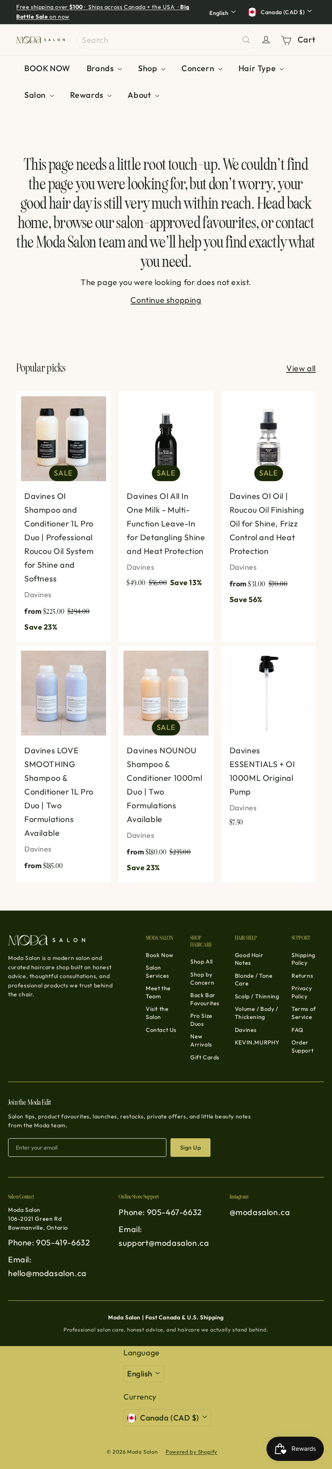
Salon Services (157, 971)
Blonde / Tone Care (254, 979)
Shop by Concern (202, 978)
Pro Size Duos (201, 1019)
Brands (101, 68)
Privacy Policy (302, 992)
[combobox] (166, 40)
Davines (246, 1030)
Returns (302, 975)
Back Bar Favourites (204, 999)
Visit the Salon (157, 1013)
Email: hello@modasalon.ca (47, 1266)
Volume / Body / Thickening (256, 1013)
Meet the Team (158, 992)
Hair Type (258, 68)
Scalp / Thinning (257, 996)
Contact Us (161, 1030)
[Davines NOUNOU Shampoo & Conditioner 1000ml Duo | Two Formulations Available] (166, 764)
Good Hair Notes (249, 959)
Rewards (88, 95)
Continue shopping (165, 300)
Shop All (201, 961)
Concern (198, 68)
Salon (36, 95)
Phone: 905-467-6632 (160, 1212)
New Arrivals (201, 1040)
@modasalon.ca (260, 1212)
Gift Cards (204, 1057)
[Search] (246, 40)
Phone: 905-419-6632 (49, 1242)
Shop (148, 68)
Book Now (160, 955)
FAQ (297, 1030)
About (140, 95)
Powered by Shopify (191, 1451)
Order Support (302, 1046)
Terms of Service (304, 1013)
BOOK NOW (47, 68)
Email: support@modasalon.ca (164, 1236)
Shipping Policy (303, 959)
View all (301, 368)
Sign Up (190, 1147)
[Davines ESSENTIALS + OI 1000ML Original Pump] (268, 740)
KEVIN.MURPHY (257, 1042)
